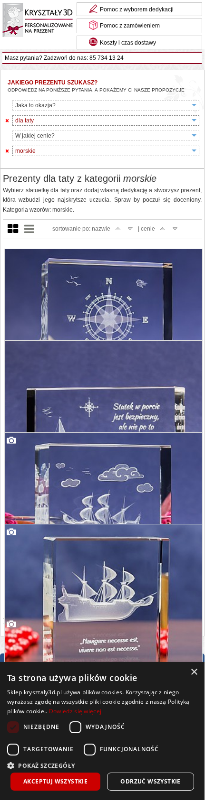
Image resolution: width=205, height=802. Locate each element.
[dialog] (102, 731)
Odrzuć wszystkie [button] (150, 781)
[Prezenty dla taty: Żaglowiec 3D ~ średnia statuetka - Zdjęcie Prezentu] (103, 623)
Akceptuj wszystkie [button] (55, 781)
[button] (102, 765)
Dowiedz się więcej (75, 711)
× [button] (193, 672)
